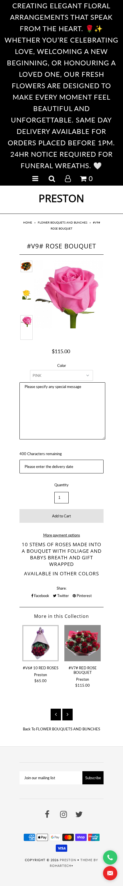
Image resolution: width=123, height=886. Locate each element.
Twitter (62, 595)
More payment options (61, 535)
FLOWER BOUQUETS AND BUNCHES (62, 222)
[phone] (110, 857)
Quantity (61, 485)
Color (61, 365)
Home (27, 222)
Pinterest (84, 595)
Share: (62, 588)
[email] (110, 873)
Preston (61, 198)
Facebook (41, 595)
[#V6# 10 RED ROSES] (40, 643)
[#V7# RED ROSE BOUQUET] (82, 643)
